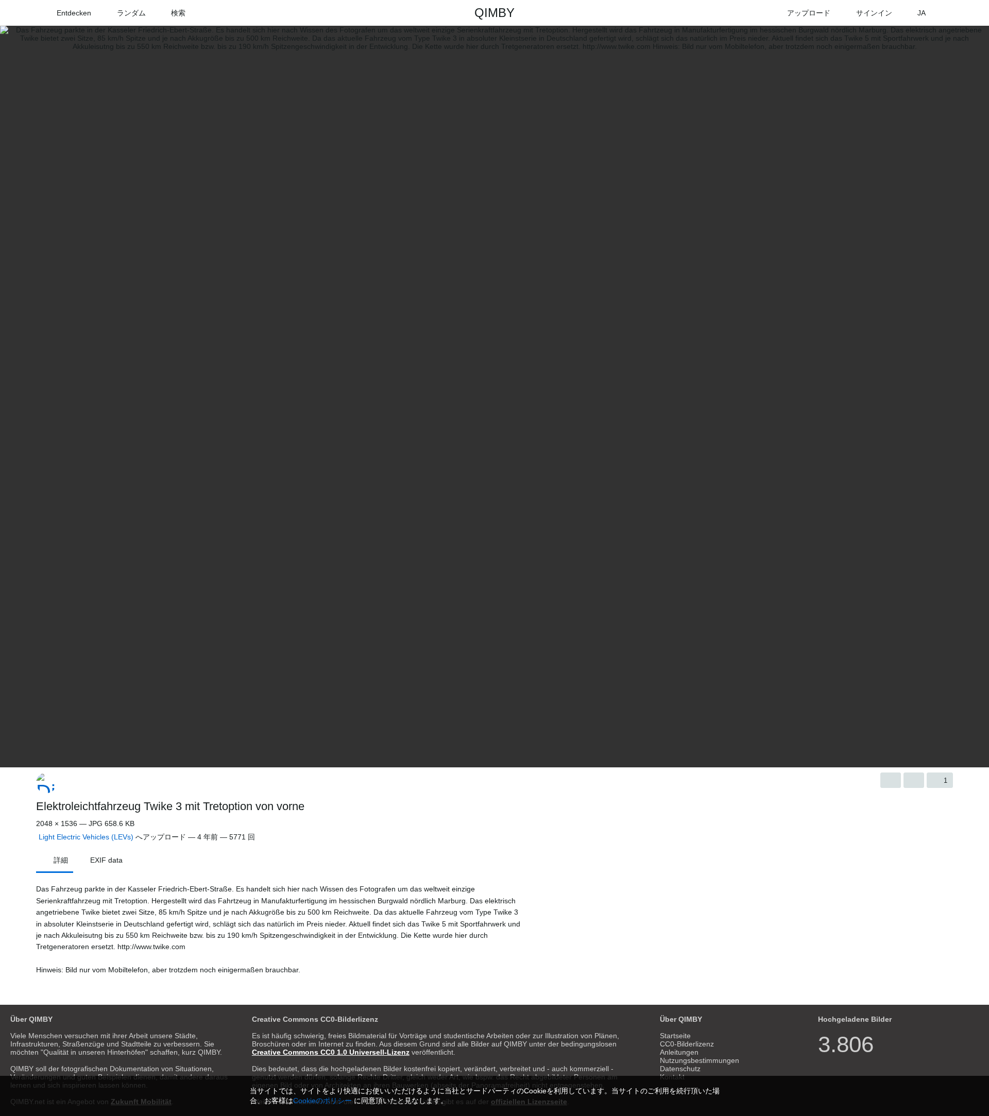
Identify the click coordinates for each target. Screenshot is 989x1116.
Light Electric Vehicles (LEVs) (86, 837)
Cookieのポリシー (322, 1100)
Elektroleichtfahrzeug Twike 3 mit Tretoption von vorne (170, 806)
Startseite (675, 1036)
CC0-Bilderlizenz (687, 1044)
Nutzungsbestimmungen (699, 1060)
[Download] (890, 780)
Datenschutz (680, 1069)
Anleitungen (679, 1052)
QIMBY (494, 13)
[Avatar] (46, 782)
